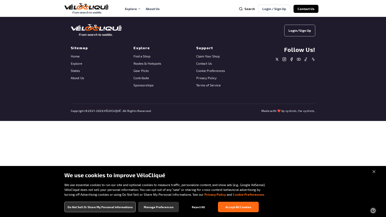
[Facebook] (292, 59)
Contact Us (306, 9)
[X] (277, 59)
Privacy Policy (215, 194)
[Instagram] (284, 59)
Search (249, 9)
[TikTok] (306, 59)
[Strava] (313, 59)
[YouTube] (299, 59)
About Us (153, 9)
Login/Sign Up (299, 30)
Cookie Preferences (248, 194)
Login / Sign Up (274, 9)
